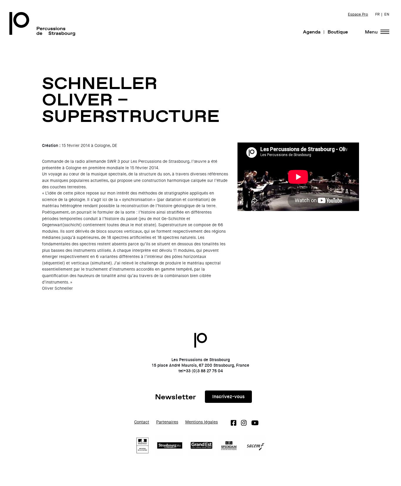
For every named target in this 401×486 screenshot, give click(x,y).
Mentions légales (201, 422)
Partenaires (167, 422)
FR (377, 14)
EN (386, 14)
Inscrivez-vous (228, 396)
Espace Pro (358, 14)
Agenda (312, 32)
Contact (141, 422)
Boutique (338, 32)
